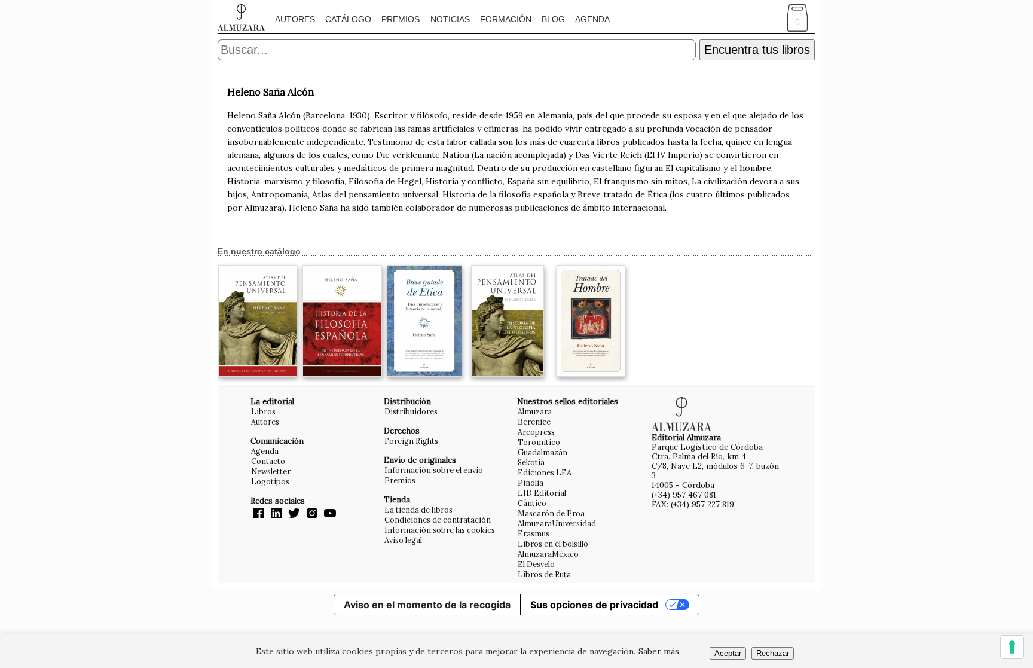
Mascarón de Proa (551, 513)
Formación (505, 19)
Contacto (268, 461)
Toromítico (539, 442)
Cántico (532, 503)
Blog (553, 19)
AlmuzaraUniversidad (557, 523)
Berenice (534, 421)
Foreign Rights (411, 441)
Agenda (592, 19)
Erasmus (533, 533)
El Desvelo (536, 564)
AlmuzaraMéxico (548, 554)
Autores (295, 19)
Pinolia (530, 482)
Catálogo (348, 19)
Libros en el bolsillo (553, 543)
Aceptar (727, 653)
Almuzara (535, 411)
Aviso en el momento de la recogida (427, 605)
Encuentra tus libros (757, 49)
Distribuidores (411, 411)
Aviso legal (403, 540)
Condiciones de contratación (437, 519)
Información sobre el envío (433, 470)
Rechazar (772, 653)
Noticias (450, 19)
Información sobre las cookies (439, 530)
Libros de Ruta (544, 574)
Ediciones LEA (544, 472)
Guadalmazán (542, 452)
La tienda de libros (418, 509)
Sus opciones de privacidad (594, 605)
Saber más (658, 651)
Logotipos (270, 481)
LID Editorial (542, 493)
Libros (263, 411)
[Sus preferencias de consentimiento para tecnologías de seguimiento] (1012, 647)
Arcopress (536, 432)
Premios (400, 19)
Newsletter (271, 471)
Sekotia (531, 462)
